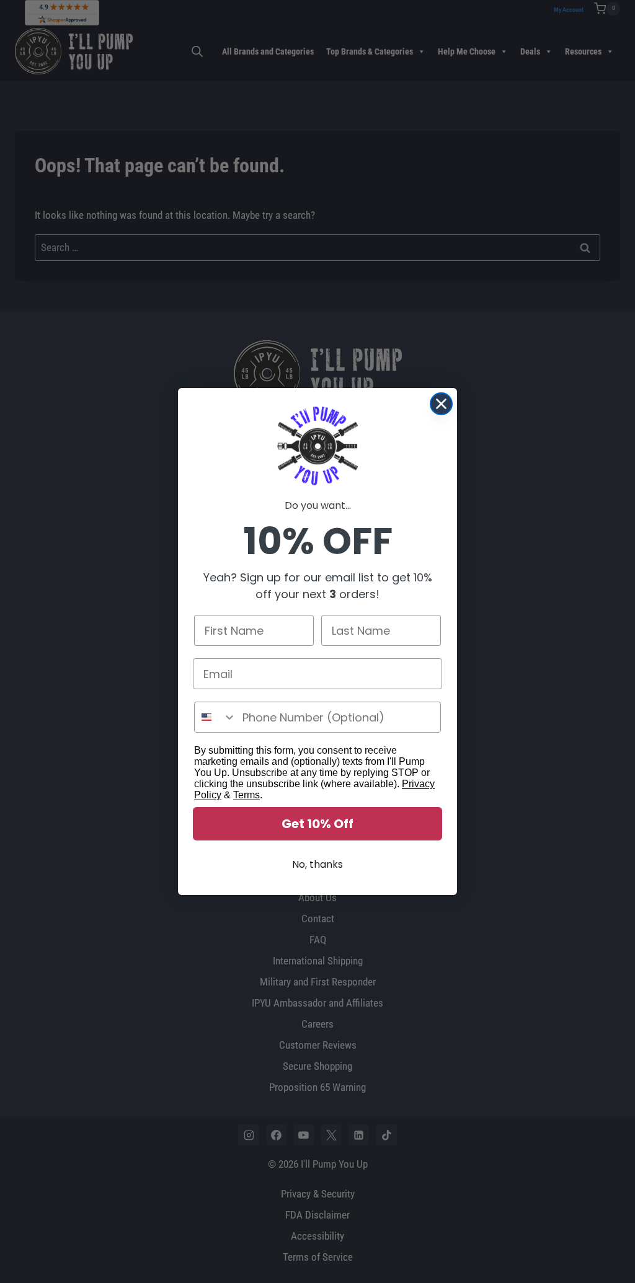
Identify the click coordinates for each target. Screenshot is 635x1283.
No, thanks (317, 864)
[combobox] (215, 717)
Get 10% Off (317, 823)
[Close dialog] (441, 404)
